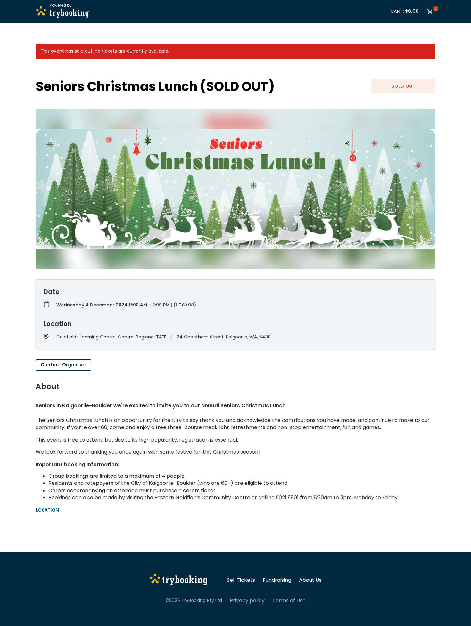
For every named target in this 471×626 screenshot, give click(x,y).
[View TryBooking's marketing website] (179, 580)
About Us (310, 580)
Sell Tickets (241, 580)
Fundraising (277, 580)
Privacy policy (247, 600)
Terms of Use (289, 600)
